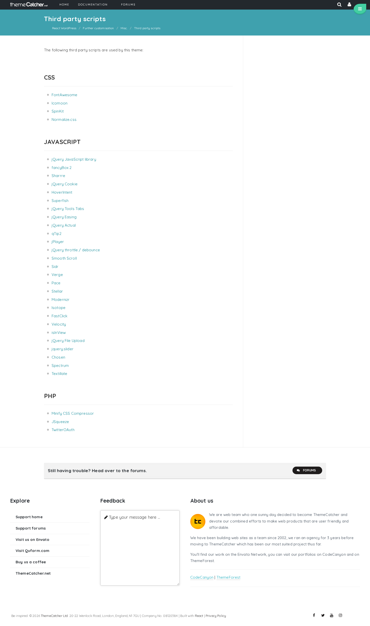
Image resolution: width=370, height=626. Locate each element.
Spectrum (60, 365)
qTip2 (56, 233)
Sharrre (58, 175)
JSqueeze (60, 421)
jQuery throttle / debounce (76, 250)
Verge (57, 274)
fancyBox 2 (62, 167)
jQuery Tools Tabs (68, 208)
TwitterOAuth (63, 429)
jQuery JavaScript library (74, 159)
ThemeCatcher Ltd (54, 616)
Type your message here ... (134, 517)
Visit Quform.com (32, 550)
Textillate (59, 373)
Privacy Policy (216, 616)
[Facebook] (314, 615)
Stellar (57, 291)
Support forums (31, 528)
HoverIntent (62, 192)
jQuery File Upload (68, 340)
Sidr (55, 266)
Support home (29, 516)
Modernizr (60, 299)
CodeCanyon (202, 577)
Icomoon (59, 103)
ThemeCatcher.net (33, 573)
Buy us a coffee (31, 562)
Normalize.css (64, 119)
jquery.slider (62, 348)
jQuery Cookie (65, 184)
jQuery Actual (64, 225)
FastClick (59, 316)
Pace (56, 283)
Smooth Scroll (64, 258)
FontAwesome (65, 94)
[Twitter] (323, 615)
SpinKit (58, 111)
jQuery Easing (64, 217)
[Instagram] (341, 615)
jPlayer (58, 241)
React (199, 616)
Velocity (59, 324)
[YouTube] (332, 615)
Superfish (60, 200)
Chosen (58, 357)
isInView (59, 332)
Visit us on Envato (32, 539)
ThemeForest (228, 577)
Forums (309, 470)
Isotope (58, 307)
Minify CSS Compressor (73, 413)
